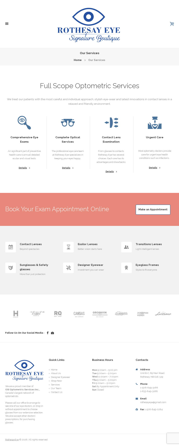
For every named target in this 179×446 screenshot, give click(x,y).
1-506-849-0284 (154, 409)
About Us (56, 373)
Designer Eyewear (90, 265)
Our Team (56, 388)
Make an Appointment (152, 209)
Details (23, 168)
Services (55, 384)
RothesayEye (12, 439)
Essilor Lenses (88, 244)
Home (78, 60)
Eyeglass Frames (147, 265)
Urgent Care (154, 137)
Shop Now (56, 380)
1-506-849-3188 (149, 387)
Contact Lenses (31, 244)
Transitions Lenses (149, 244)
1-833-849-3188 (149, 391)
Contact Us (56, 392)
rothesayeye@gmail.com (153, 402)
